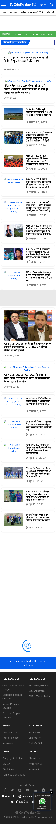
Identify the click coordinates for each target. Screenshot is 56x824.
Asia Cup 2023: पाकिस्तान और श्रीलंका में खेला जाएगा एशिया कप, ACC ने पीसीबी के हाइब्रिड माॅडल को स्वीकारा (38, 495)
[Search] (51, 4)
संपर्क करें (9, 796)
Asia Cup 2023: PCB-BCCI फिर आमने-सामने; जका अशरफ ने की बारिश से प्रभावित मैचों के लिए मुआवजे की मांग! (27, 378)
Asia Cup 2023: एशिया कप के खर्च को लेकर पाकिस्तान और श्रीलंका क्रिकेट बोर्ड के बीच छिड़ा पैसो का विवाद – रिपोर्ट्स (39, 136)
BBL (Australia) (36, 691)
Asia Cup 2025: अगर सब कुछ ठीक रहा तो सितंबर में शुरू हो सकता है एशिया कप (26, 59)
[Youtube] (27, 790)
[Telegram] (43, 790)
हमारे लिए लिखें (20, 802)
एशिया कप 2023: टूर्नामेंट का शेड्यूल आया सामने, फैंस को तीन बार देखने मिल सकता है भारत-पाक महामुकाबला (38, 449)
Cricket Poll (35, 737)
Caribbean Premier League (13, 687)
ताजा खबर (13, 12)
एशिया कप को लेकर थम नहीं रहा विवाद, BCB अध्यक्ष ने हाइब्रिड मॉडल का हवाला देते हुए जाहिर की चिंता (38, 425)
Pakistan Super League (11, 715)
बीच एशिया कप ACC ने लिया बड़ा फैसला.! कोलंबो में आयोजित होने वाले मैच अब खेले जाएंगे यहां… (38, 401)
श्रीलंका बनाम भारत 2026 (32, 12)
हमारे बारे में (26, 796)
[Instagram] (19, 790)
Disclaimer (8, 769)
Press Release (10, 737)
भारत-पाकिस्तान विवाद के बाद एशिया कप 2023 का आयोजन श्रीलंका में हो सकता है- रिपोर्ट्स (38, 517)
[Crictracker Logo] (23, 4)
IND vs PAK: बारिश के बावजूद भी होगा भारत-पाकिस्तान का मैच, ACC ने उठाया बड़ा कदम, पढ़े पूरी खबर (39, 276)
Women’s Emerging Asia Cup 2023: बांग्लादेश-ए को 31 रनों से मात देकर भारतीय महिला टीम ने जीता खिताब (38, 472)
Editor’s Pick (35, 743)
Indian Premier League (10, 706)
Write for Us (35, 763)
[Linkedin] (35, 790)
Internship (34, 769)
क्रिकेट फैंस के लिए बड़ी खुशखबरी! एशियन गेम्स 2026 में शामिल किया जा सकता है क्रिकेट (39, 112)
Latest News (9, 732)
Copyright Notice (12, 758)
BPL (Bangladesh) (38, 685)
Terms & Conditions (13, 774)
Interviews (8, 743)
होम (4, 12)
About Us (34, 758)
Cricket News (21, 34)
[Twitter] (12, 790)
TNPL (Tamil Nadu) (39, 696)
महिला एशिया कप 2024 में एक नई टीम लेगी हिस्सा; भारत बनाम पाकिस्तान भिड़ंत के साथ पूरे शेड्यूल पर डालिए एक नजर (26, 89)
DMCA (6, 763)
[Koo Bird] (51, 790)
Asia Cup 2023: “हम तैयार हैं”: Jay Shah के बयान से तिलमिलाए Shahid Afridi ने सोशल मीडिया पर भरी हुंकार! (27, 347)
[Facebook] (5, 790)
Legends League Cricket (12, 696)
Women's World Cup (43, 34)
